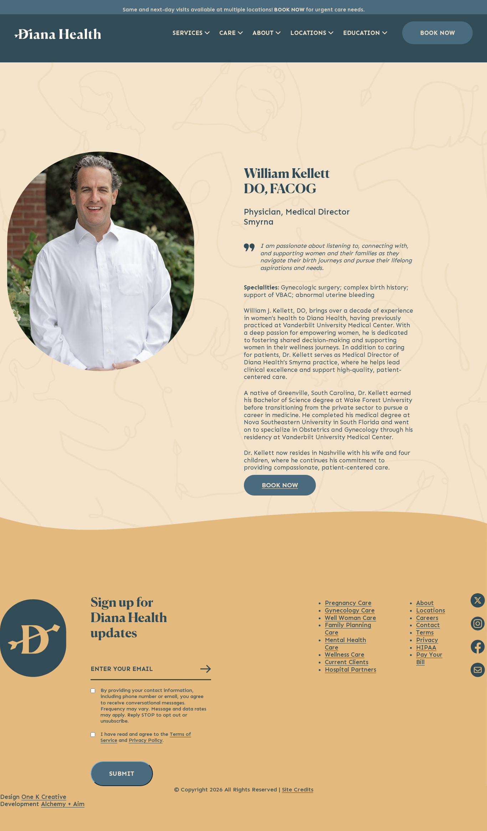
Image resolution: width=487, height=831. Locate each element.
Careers (427, 617)
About (262, 32)
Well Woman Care (350, 617)
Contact (428, 625)
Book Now (437, 32)
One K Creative (43, 796)
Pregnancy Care (348, 602)
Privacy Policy (146, 740)
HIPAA (426, 647)
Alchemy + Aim (62, 803)
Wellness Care (344, 654)
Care (227, 32)
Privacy (427, 639)
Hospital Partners (350, 669)
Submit (121, 774)
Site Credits (297, 789)
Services (188, 32)
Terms (425, 632)
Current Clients (346, 662)
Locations (308, 32)
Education (361, 32)
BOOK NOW (289, 9)
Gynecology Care (350, 610)
